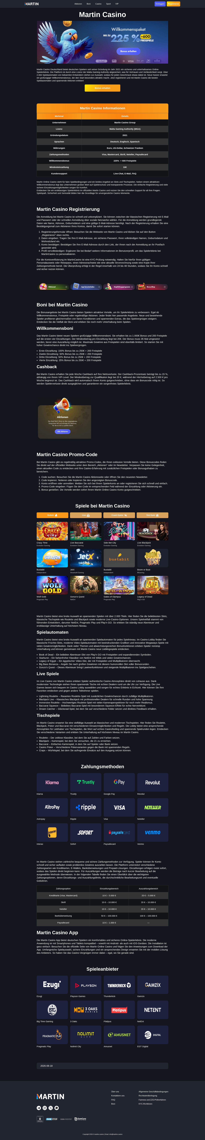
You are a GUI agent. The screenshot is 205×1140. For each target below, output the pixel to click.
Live (84, 515)
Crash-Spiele (117, 515)
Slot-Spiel (150, 515)
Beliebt (50, 515)
